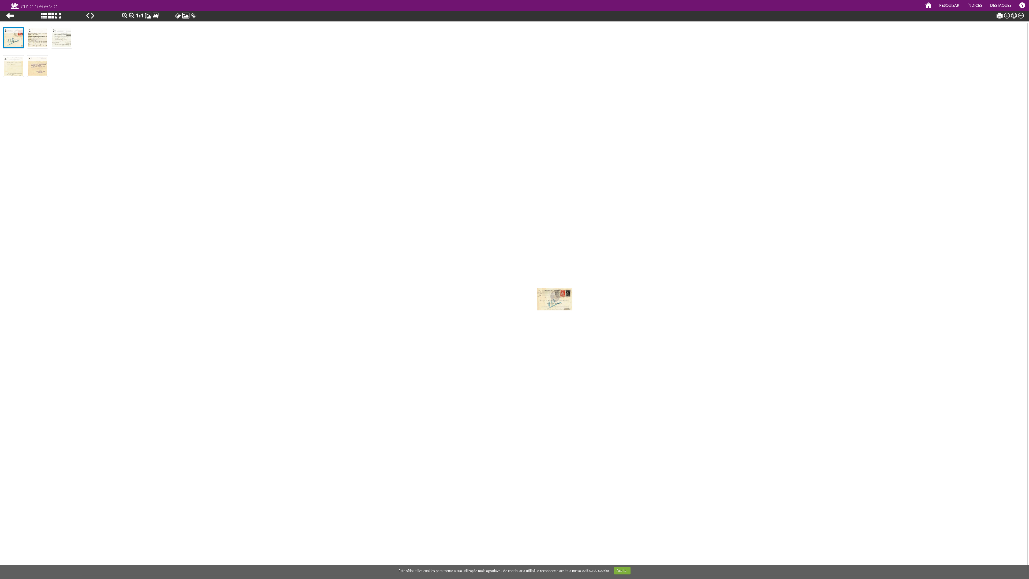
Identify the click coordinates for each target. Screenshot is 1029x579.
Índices (974, 5)
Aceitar (622, 570)
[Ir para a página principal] (30, 4)
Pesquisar (949, 5)
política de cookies (596, 570)
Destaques (1000, 5)
